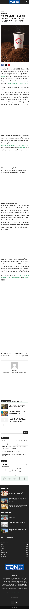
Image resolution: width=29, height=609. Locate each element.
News (5, 13)
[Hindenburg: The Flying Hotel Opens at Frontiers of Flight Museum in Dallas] (4, 500)
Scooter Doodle (23, 83)
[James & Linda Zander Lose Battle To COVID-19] (4, 531)
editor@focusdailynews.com (17, 592)
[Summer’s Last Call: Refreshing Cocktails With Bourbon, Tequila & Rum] (4, 493)
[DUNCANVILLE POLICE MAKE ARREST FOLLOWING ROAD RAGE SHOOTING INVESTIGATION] (4, 420)
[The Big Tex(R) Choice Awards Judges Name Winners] (4, 413)
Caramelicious (12, 83)
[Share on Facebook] (2, 65)
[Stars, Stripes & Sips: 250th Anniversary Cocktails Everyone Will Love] (4, 506)
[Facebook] (12, 602)
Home (2, 11)
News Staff (5, 23)
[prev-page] (2, 425)
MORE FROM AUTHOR (17, 401)
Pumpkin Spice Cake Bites (9, 145)
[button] (2, 2)
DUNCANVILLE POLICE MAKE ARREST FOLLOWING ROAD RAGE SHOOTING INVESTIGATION (17, 420)
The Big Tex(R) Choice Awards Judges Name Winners (13, 444)
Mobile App (21, 147)
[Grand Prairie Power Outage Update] (4, 524)
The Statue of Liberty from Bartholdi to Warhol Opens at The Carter (14, 455)
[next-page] (4, 425)
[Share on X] (6, 65)
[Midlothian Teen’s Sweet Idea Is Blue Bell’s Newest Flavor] (4, 517)
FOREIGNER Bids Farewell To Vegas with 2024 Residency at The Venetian (21, 355)
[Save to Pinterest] (9, 65)
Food (6, 11)
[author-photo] (14, 368)
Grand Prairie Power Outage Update (17, 522)
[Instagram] (16, 602)
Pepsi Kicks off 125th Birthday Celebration (6, 354)
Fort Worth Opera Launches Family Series (11, 451)
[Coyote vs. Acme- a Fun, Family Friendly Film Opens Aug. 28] (4, 406)
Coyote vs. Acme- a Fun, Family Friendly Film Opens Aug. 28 (14, 440)
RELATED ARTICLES (6, 401)
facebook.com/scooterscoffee (10, 277)
